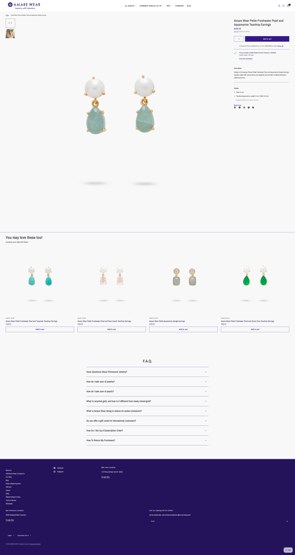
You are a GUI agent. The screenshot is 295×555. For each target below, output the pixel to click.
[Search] (283, 6)
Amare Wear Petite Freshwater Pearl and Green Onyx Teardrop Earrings (247, 321)
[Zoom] (222, 23)
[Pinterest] (244, 107)
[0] (287, 6)
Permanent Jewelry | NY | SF (150, 6)
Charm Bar (179, 6)
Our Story (9, 477)
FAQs (7, 493)
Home (7, 15)
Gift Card (8, 487)
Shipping (236, 31)
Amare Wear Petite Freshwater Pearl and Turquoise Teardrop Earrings (31, 321)
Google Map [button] (105, 477)
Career (8, 490)
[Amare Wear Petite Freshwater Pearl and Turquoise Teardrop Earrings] (40, 281)
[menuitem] (130, 5)
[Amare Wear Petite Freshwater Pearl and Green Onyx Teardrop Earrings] (255, 281)
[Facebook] (235, 107)
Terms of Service (11, 500)
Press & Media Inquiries (13, 483)
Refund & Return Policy (13, 497)
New (168, 6)
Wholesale (9, 503)
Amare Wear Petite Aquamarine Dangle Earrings (167, 321)
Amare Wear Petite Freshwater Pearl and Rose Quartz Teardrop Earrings (104, 321)
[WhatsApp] (249, 107)
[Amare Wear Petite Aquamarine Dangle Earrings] (183, 281)
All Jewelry (129, 6)
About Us (9, 470)
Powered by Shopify (35, 544)
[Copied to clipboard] (253, 107)
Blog (189, 6)
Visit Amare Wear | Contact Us (15, 473)
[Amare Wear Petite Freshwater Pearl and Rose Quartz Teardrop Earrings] (112, 281)
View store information (245, 59)
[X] (240, 107)
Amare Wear (10, 318)
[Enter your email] (287, 521)
